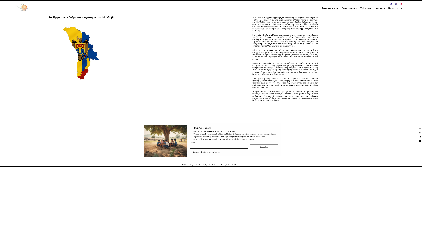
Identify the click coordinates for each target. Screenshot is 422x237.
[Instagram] (420, 133)
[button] (330, 8)
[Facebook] (420, 129)
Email (192, 143)
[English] (395, 4)
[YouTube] (420, 141)
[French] (400, 4)
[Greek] (391, 4)
